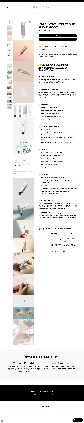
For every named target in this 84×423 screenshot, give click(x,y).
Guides (62, 13)
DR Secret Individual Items (25, 13)
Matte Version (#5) (46, 191)
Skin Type (50, 13)
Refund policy (47, 406)
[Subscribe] (52, 394)
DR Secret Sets (38, 13)
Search (35, 406)
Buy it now (57, 39)
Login (44, 13)
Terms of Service (40, 406)
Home (15, 13)
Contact (68, 13)
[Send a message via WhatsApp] (2, 421)
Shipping (57, 13)
